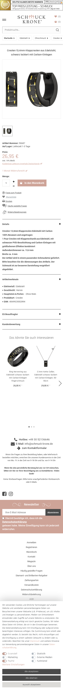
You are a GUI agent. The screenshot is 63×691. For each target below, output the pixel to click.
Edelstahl (24, 38)
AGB (31, 599)
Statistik (41, 653)
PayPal (11, 661)
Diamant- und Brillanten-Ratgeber (31, 575)
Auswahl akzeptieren (32, 684)
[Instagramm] (11, 494)
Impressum (35, 641)
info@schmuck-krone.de (39, 443)
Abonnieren (53, 512)
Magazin (31, 561)
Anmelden (31, 542)
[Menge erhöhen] (13, 182)
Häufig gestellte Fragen (31, 571)
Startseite (8, 38)
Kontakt (31, 556)
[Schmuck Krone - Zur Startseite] (31, 18)
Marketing (13, 657)
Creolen (56, 38)
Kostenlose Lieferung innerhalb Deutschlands (21, 164)
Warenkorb (59, 21)
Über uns (31, 566)
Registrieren (31, 547)
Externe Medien (44, 657)
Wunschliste (59, 16)
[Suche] (57, 29)
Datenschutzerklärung (31, 589)
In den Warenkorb (34, 183)
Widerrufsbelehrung (31, 594)
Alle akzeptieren (31, 671)
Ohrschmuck (40, 38)
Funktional (42, 661)
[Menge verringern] (13, 186)
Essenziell (12, 653)
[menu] (4, 20)
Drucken (9, 201)
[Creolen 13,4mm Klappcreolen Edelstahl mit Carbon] (31, 89)
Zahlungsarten (32, 580)
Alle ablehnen (31, 678)
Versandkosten (31, 585)
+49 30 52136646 (39, 439)
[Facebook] (4, 494)
